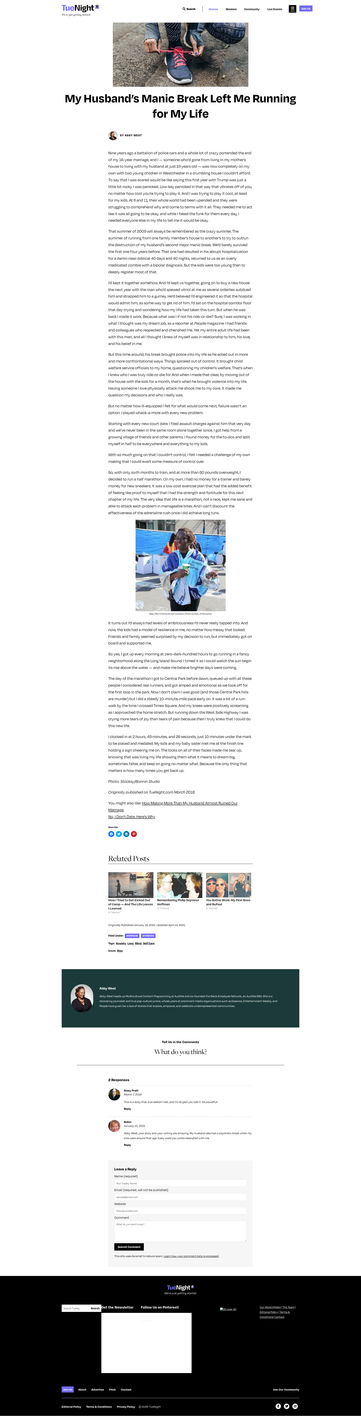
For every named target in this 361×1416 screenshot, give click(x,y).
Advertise (97, 1389)
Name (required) (126, 1176)
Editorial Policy (269, 1312)
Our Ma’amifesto (270, 1307)
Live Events (274, 9)
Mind (138, 943)
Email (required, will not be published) (141, 1190)
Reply (127, 1108)
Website (120, 1204)
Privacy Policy (126, 1406)
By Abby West (131, 135)
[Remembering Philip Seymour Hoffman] (179, 885)
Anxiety (121, 943)
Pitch (112, 1389)
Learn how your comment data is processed (191, 1256)
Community (251, 9)
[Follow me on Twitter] (286, 1406)
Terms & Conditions (99, 1406)
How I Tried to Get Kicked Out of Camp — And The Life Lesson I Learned (130, 904)
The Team (288, 1307)
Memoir (132, 935)
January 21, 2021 (134, 1125)
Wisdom (231, 9)
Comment (121, 1217)
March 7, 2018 (133, 1094)
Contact (279, 1317)
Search (191, 9)
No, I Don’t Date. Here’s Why (131, 816)
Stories (213, 9)
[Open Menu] (292, 9)
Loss (130, 943)
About (82, 1389)
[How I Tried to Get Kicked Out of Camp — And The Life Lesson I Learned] (130, 885)
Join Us (305, 8)
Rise (120, 950)
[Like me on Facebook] (278, 1406)
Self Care (149, 943)
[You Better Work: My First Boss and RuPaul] (228, 885)
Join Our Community (286, 1389)
